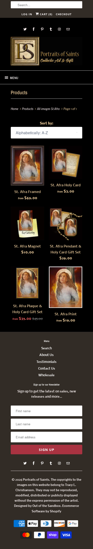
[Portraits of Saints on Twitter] (25, 29)
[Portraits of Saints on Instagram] (59, 29)
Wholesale (46, 375)
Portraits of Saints (36, 479)
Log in (26, 14)
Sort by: (46, 123)
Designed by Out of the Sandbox (37, 506)
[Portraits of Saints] (46, 52)
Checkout (64, 14)
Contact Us (46, 369)
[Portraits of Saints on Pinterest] (42, 29)
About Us (46, 355)
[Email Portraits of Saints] (68, 29)
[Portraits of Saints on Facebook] (34, 29)
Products (19, 92)
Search (46, 348)
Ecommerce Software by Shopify (55, 508)
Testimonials (46, 362)
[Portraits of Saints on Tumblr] (51, 29)
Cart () (45, 14)
